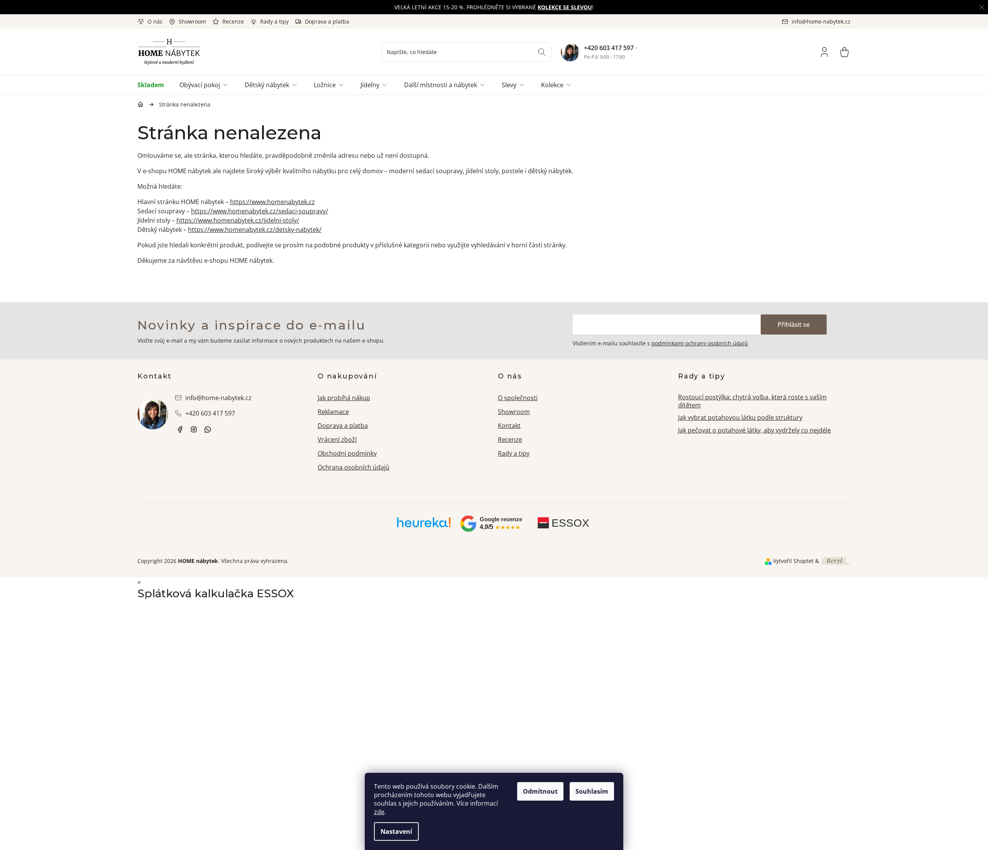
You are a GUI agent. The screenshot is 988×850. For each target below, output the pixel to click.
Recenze (233, 21)
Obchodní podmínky (347, 453)
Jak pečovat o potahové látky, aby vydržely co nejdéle (754, 430)
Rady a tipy (274, 21)
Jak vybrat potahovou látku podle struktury (740, 417)
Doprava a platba (327, 21)
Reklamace (333, 411)
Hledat (542, 52)
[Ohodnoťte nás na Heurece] (424, 525)
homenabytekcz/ (193, 429)
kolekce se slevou (565, 7)
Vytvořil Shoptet (793, 560)
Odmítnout (540, 791)
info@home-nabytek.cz (218, 398)
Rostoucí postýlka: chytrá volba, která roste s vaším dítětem (752, 401)
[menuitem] (154, 85)
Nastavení (396, 831)
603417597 (207, 429)
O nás (154, 21)
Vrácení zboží (337, 439)
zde (379, 812)
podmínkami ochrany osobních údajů (699, 343)
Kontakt (509, 425)
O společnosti (518, 398)
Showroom (192, 21)
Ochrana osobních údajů (353, 467)
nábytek (179, 429)
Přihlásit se (794, 324)
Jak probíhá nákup (344, 398)
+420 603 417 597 (609, 48)
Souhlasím (591, 791)
